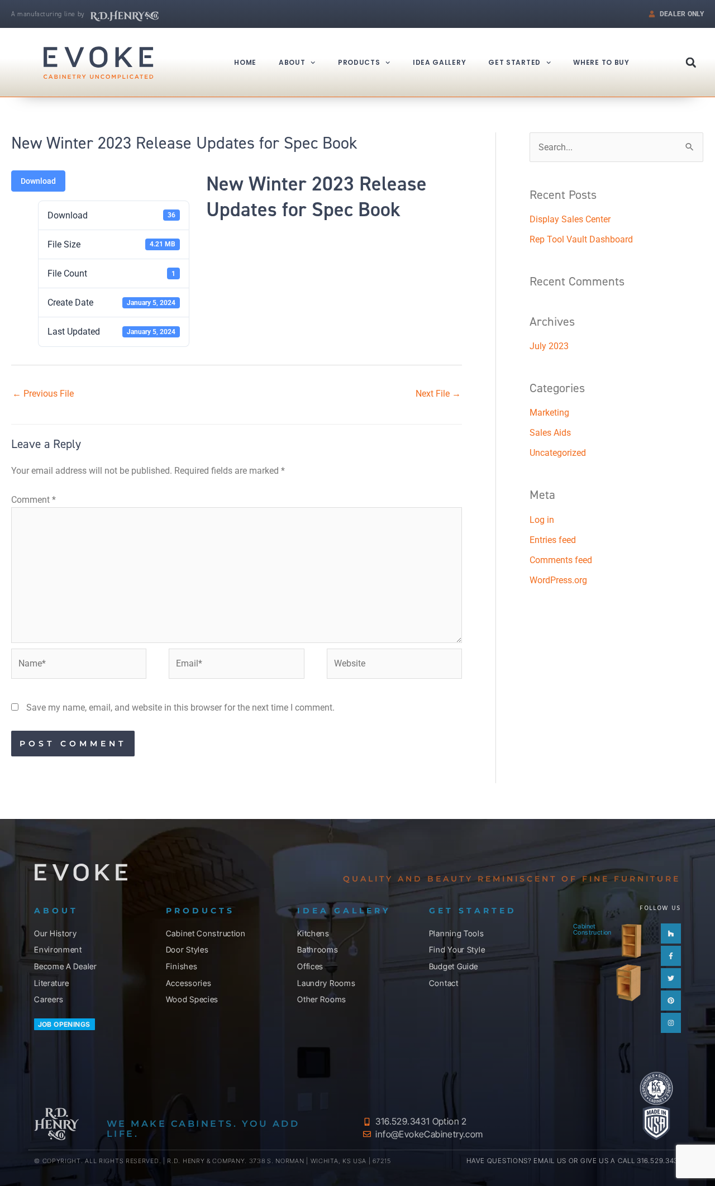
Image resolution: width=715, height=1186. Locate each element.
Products (359, 62)
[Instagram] (671, 1023)
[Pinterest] (671, 1000)
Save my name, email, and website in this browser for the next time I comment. (180, 707)
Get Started (514, 62)
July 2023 (549, 346)
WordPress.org (558, 580)
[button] (690, 62)
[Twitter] (671, 978)
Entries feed (553, 540)
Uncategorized (558, 452)
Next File (438, 393)
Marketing (549, 412)
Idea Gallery (439, 62)
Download (38, 181)
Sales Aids (550, 432)
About (292, 62)
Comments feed (561, 560)
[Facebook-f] (671, 956)
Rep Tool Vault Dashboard (581, 239)
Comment (33, 499)
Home (245, 62)
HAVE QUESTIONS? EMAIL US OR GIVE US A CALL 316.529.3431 (573, 1160)
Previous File (43, 393)
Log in (542, 520)
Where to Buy (601, 62)
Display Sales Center (570, 219)
